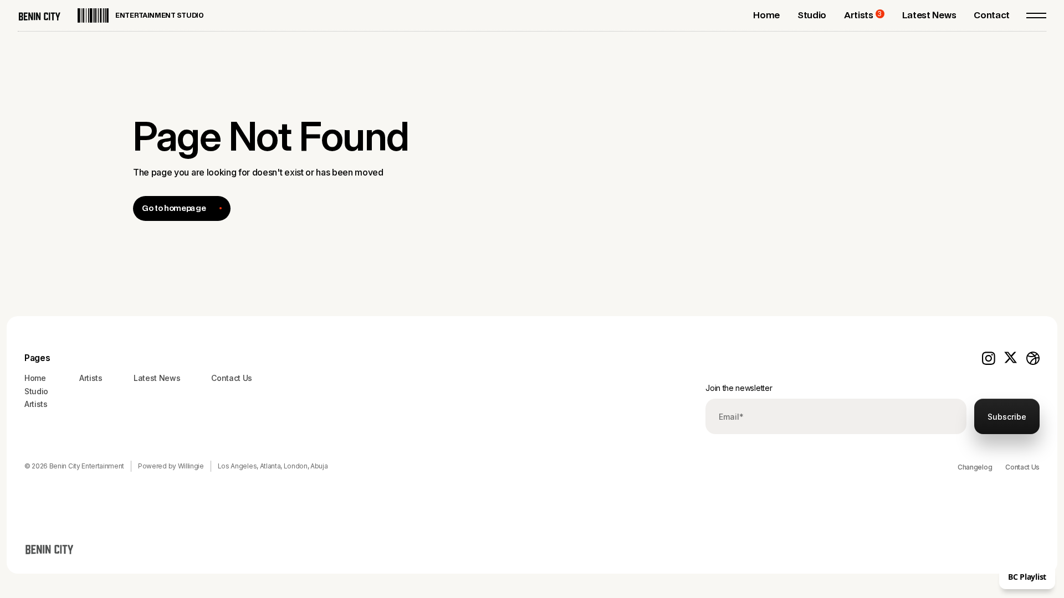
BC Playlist (1027, 576)
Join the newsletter (738, 388)
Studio (36, 391)
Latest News (157, 378)
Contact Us (1022, 467)
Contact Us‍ (231, 378)
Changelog (975, 467)
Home (35, 378)
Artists (36, 404)
